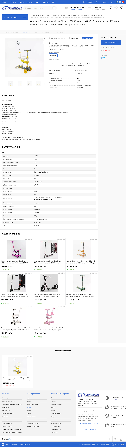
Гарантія (13, 2)
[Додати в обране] (44, 38)
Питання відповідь (56, 429)
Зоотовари (5, 416)
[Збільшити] (24, 57)
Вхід (84, 2)
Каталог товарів (10, 17)
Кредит (37, 2)
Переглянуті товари (63, 351)
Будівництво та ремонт (8, 401)
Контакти (46, 2)
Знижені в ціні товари (8, 413)
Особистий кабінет (56, 423)
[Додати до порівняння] (44, 42)
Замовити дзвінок (76, 9)
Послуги (29, 420)
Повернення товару (56, 413)
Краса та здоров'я (7, 423)
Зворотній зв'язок (90, 430)
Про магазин (54, 432)
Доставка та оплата (26, 2)
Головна (4, 2)
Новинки (29, 413)
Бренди (29, 401)
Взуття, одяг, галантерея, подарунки (11, 404)
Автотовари (5, 398)
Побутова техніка (7, 426)
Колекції (29, 410)
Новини (53, 420)
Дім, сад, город (6, 410)
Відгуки (53, 416)
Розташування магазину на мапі (88, 423)
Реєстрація (90, 2)
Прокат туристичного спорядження (11, 429)
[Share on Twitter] (104, 58)
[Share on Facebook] (101, 58)
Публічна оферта (55, 426)
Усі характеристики (81, 70)
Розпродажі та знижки (33, 426)
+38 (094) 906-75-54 (77, 7)
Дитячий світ (5, 407)
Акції (28, 398)
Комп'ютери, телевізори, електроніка (12, 420)
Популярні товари (31, 416)
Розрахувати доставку (109, 47)
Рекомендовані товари (33, 423)
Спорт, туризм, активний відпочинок (12, 432)
